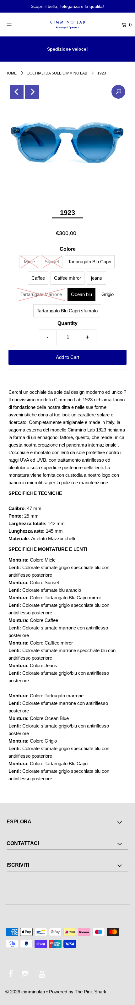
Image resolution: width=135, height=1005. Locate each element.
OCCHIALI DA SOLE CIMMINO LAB (57, 73)
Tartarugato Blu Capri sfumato (67, 310)
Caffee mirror (67, 278)
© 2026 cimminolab (25, 991)
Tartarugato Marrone (41, 294)
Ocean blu (81, 294)
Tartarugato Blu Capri (89, 261)
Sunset (52, 261)
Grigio (107, 294)
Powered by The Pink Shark (77, 991)
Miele (29, 261)
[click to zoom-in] (118, 92)
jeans (96, 278)
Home (11, 73)
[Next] (32, 92)
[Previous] (17, 92)
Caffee (38, 278)
